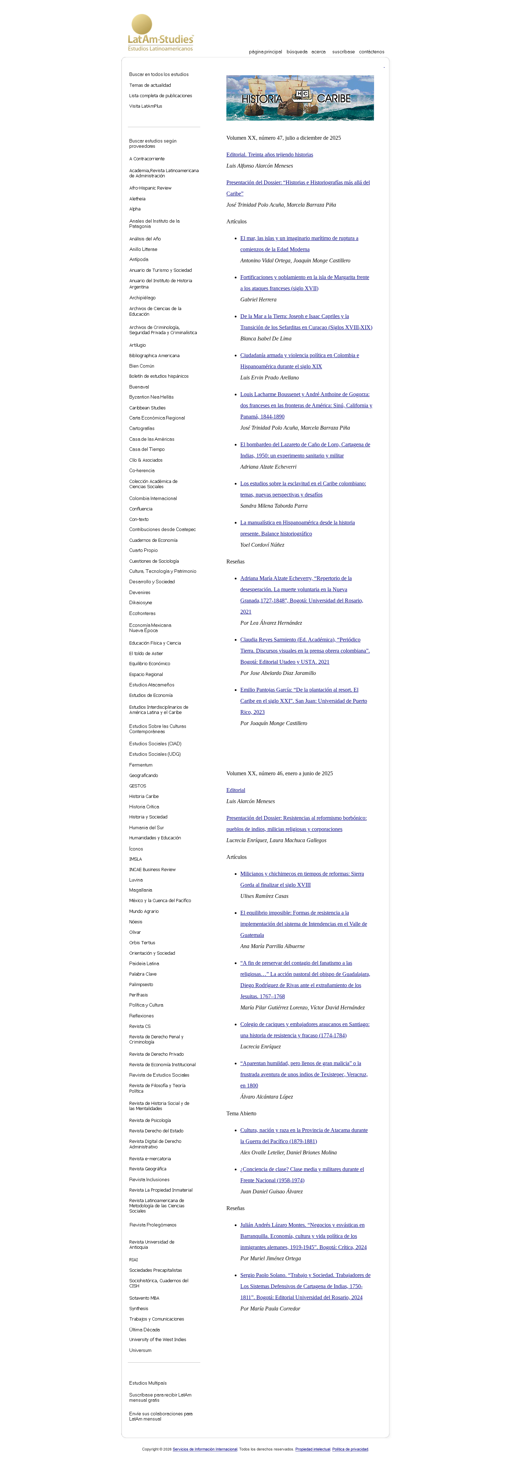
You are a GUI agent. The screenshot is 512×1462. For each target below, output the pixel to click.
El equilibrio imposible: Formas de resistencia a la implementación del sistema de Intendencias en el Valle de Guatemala (303, 924)
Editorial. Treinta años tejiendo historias (269, 154)
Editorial (235, 790)
